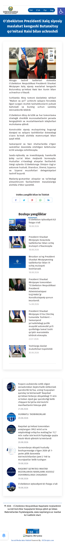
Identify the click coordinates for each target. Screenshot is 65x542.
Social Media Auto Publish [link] (21, 540)
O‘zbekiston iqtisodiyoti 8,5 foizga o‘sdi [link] (42, 221)
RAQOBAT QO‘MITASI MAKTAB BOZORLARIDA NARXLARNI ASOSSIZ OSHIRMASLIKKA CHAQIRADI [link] (36, 471)
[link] (61, 11)
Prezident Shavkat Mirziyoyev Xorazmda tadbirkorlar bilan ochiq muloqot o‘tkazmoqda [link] (41, 241)
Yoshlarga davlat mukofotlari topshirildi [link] (40, 347)
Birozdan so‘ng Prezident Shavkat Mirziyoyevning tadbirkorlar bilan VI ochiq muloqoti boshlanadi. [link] (42, 262)
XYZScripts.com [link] (48, 540)
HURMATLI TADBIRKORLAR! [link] (32, 414)
